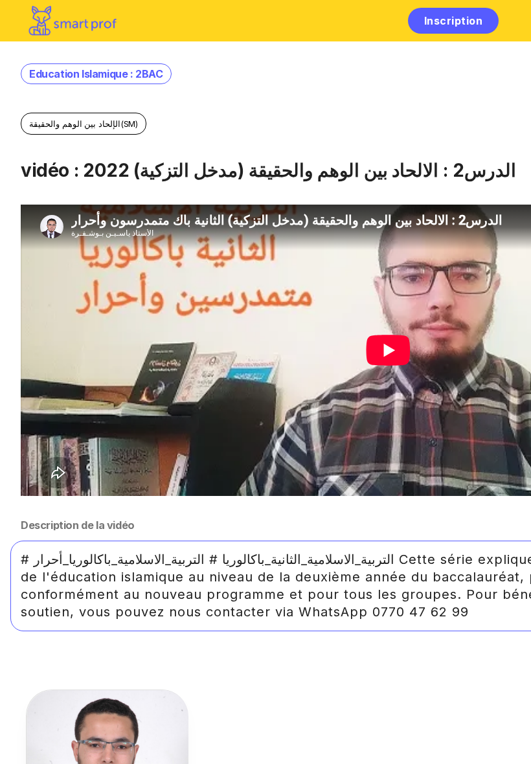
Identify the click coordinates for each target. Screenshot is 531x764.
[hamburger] (384, 20)
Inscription (453, 20)
